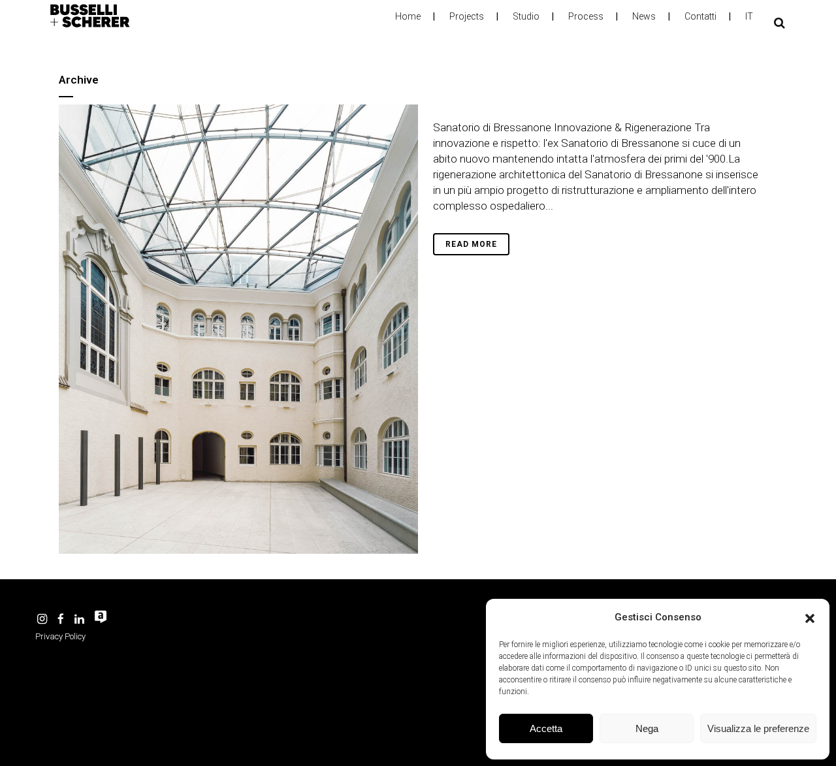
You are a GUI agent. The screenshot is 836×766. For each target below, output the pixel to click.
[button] (809, 617)
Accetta (546, 728)
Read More (471, 244)
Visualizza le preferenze (758, 728)
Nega (646, 728)
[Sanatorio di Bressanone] (238, 329)
